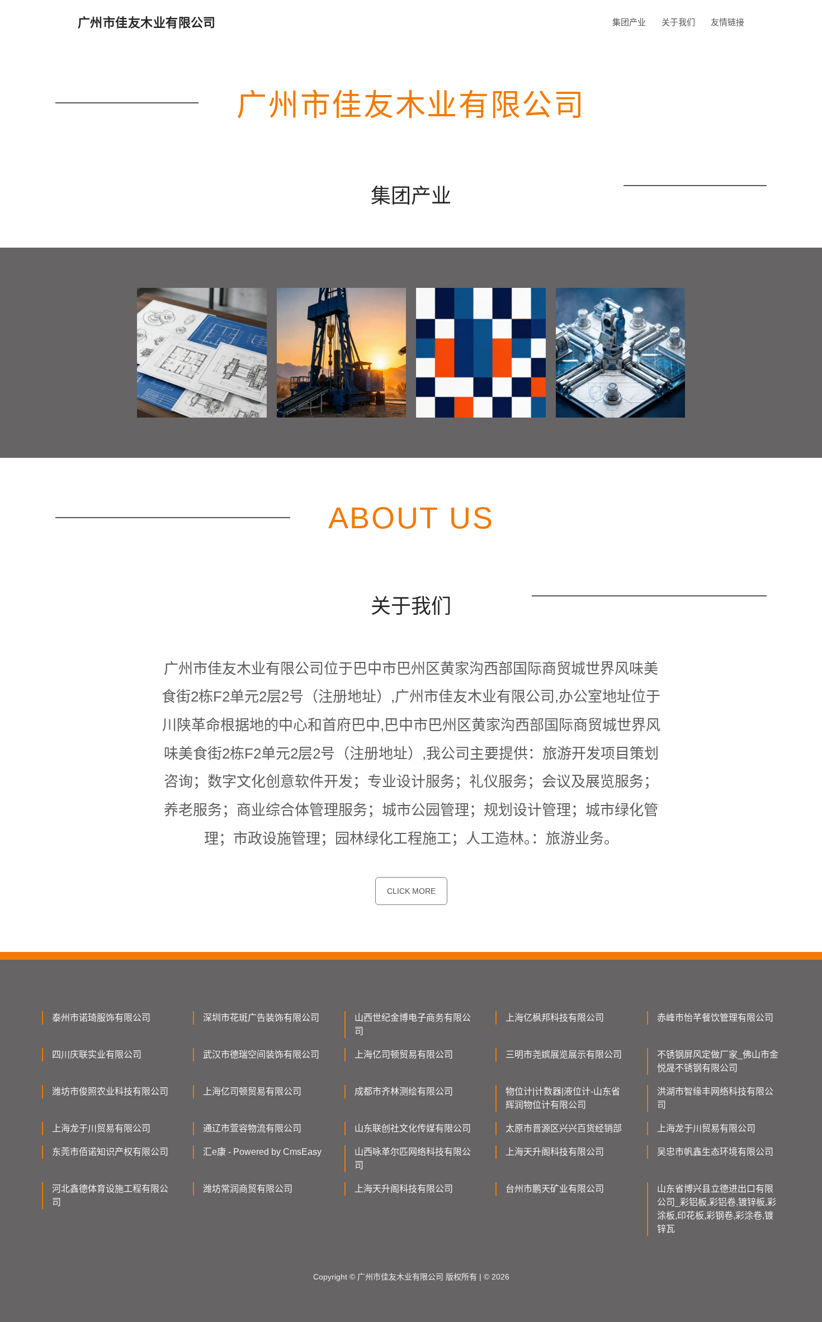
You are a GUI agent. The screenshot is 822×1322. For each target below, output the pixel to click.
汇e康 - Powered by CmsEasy (262, 1152)
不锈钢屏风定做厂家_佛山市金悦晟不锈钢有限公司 (717, 1061)
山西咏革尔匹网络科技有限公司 (413, 1158)
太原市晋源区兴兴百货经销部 (564, 1128)
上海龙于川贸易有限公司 (101, 1128)
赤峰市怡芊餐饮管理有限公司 (715, 1017)
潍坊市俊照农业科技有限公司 (110, 1091)
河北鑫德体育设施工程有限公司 (110, 1195)
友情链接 (727, 22)
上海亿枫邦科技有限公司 (555, 1017)
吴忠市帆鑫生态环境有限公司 (715, 1152)
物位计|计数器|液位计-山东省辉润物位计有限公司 (563, 1098)
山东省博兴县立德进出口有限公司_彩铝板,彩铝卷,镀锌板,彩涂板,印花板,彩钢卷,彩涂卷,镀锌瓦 (716, 1209)
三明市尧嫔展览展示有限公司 (564, 1054)
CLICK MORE (411, 891)
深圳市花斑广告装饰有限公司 (261, 1017)
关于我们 (678, 22)
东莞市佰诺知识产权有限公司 (110, 1152)
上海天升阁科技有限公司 (555, 1152)
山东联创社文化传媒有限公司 (413, 1128)
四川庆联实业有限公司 (96, 1054)
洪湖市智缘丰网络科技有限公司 (715, 1098)
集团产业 (629, 22)
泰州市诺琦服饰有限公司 (101, 1017)
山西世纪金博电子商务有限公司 (413, 1024)
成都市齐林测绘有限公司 (404, 1091)
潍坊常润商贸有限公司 (247, 1188)
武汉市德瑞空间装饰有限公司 (261, 1054)
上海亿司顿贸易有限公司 (404, 1054)
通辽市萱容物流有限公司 (252, 1128)
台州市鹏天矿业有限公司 (555, 1188)
